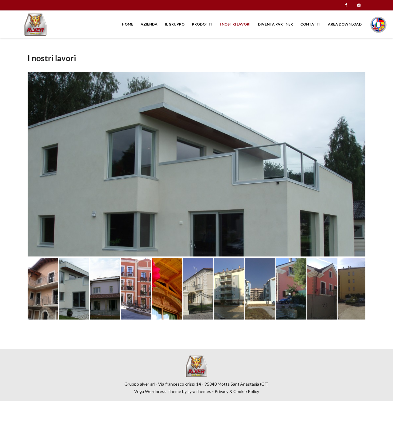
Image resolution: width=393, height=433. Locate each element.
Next (357, 164)
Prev (36, 164)
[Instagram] (358, 5)
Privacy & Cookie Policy (237, 391)
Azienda (149, 24)
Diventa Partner (275, 24)
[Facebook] (346, 5)
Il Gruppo (175, 24)
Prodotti (202, 24)
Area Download (345, 24)
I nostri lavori (235, 24)
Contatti (310, 24)
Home (127, 24)
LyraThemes (199, 391)
